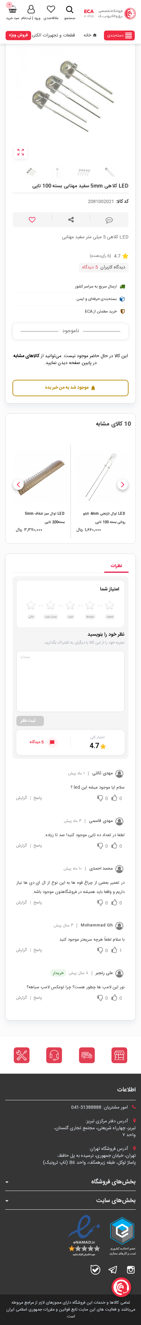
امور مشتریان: (100, 1107)
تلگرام (113, 1270)
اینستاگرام (130, 1270)
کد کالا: (122, 201)
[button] (122, 484)
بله (95, 1270)
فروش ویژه (18, 35)
